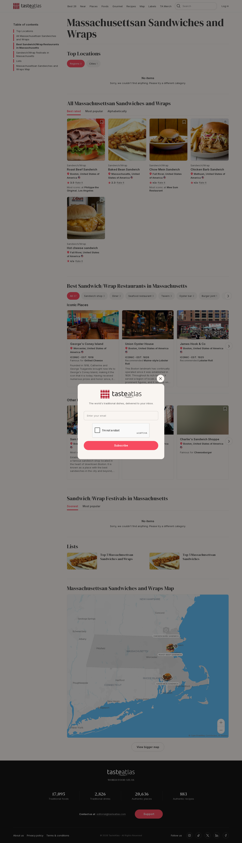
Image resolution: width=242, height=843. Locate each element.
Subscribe (121, 445)
